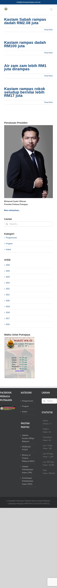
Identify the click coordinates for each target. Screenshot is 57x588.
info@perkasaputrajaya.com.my (28, 2)
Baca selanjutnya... (12, 210)
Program (9, 244)
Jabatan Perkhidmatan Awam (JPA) (27, 469)
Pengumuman (11, 238)
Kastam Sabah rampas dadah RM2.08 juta (25, 21)
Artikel (8, 249)
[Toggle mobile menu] (51, 9)
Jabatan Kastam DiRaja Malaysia (28, 438)
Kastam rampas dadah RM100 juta (25, 44)
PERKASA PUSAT (26, 448)
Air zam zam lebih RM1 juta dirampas (25, 67)
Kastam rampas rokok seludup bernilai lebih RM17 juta (24, 92)
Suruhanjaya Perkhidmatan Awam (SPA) (27, 481)
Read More (48, 30)
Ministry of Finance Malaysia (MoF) (28, 458)
